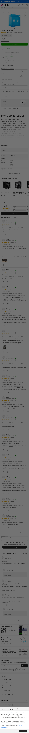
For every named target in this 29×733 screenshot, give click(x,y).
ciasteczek (9, 713)
